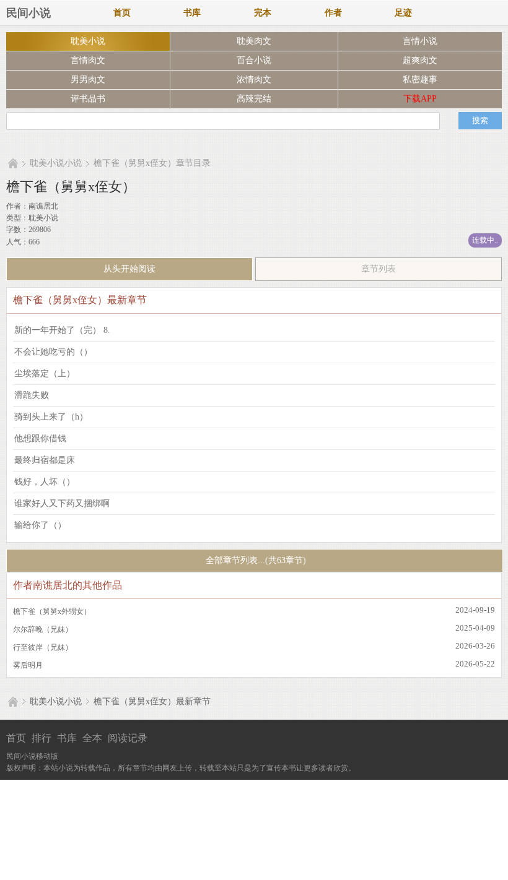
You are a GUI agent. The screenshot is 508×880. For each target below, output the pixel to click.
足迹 (403, 12)
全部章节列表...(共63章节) (254, 560)
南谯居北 (43, 206)
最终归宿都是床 (44, 460)
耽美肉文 (254, 41)
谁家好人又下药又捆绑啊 (62, 503)
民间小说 (28, 13)
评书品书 (88, 98)
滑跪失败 (31, 395)
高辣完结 (254, 98)
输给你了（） (40, 525)
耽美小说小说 (56, 163)
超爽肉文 (420, 60)
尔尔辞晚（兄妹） (42, 629)
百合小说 (254, 60)
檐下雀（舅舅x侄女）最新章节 (152, 701)
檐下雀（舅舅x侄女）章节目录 (152, 163)
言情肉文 (88, 60)
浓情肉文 (254, 79)
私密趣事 (420, 79)
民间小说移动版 (32, 756)
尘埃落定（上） (44, 373)
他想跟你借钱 (40, 438)
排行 (41, 738)
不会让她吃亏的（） (53, 351)
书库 (192, 12)
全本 (92, 738)
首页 (122, 12)
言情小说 (420, 41)
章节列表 (378, 269)
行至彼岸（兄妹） (42, 647)
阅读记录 (127, 738)
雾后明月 (28, 665)
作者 (333, 12)
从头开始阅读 (129, 269)
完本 (262, 12)
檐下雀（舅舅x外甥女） (52, 611)
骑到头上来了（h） (51, 416)
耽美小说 (88, 41)
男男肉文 (88, 79)
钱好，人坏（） (44, 481)
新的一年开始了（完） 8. (62, 330)
